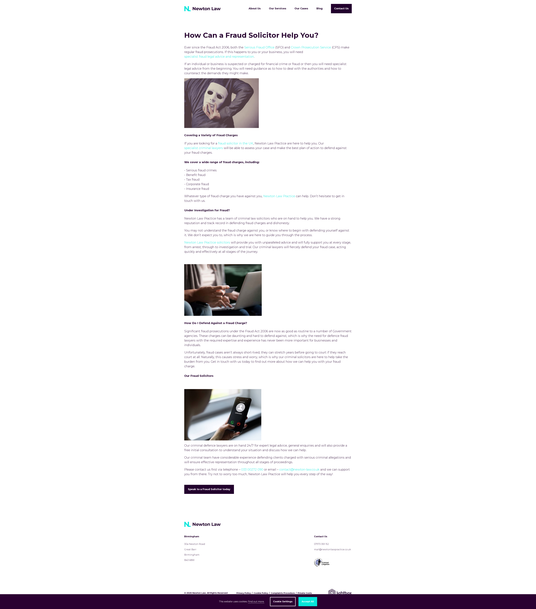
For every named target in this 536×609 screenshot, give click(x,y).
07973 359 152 (321, 544)
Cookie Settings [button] (282, 601)
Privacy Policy (243, 593)
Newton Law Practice (279, 196)
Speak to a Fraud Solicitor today (209, 489)
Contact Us (341, 8)
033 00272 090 (252, 469)
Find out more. (256, 601)
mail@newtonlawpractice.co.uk (332, 549)
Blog (319, 8)
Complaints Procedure (283, 593)
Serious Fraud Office (259, 47)
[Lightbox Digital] (340, 592)
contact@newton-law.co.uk (299, 469)
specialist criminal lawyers (203, 148)
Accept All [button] (308, 601)
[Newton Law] (203, 8)
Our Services (277, 8)
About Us (255, 8)
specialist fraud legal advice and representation (219, 56)
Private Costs (305, 593)
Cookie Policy (261, 593)
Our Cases (301, 8)
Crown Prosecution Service (311, 47)
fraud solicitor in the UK (235, 143)
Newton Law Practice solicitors (207, 242)
